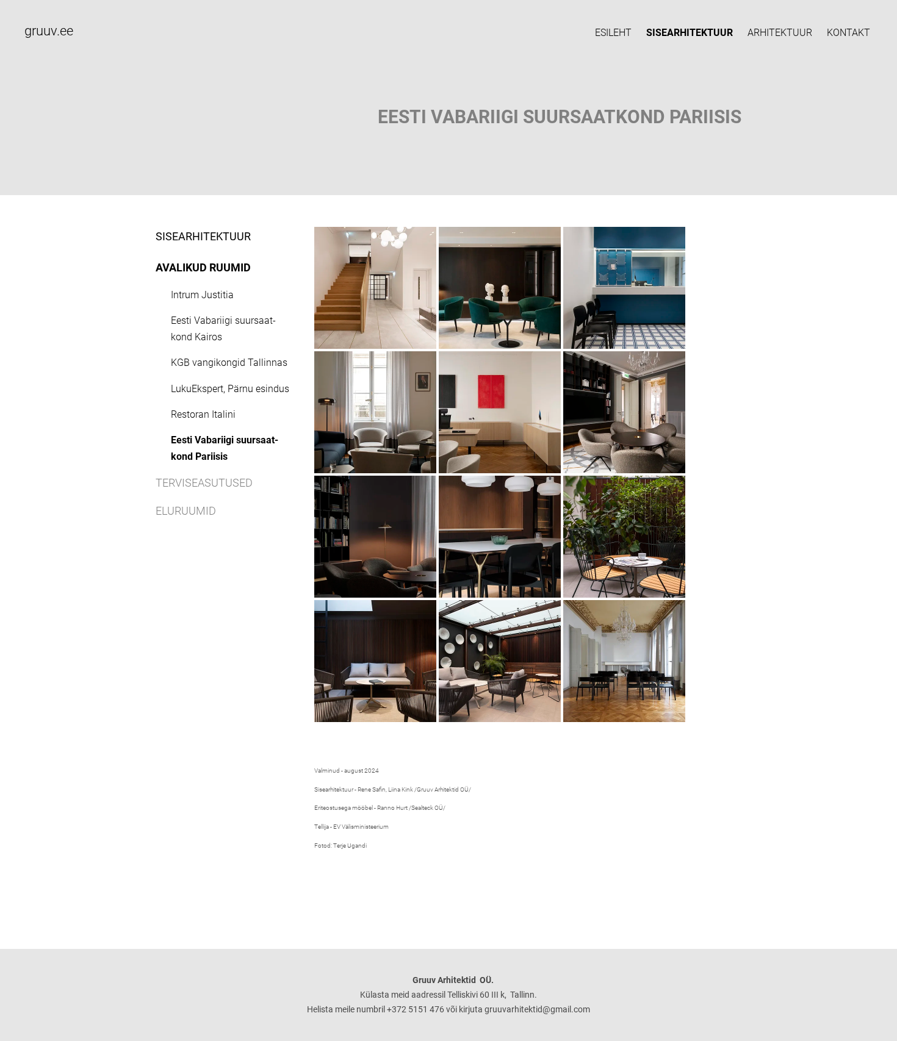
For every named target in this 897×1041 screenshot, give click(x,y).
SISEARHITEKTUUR (689, 32)
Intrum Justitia (202, 295)
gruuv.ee (48, 30)
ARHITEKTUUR (780, 32)
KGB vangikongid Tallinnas (229, 362)
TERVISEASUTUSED (204, 482)
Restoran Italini (203, 414)
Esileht (613, 32)
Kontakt (848, 32)
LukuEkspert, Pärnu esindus (230, 389)
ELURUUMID (186, 510)
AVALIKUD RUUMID (203, 267)
